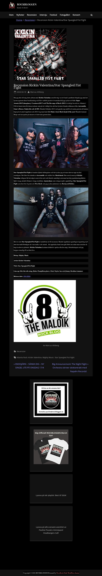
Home (19, 20)
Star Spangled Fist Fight (64, 357)
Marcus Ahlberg (37, 92)
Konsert (76, 15)
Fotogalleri (65, 15)
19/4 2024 (26, 276)
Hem (11, 15)
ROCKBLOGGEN (27, 4)
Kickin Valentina (35, 357)
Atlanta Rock (22, 357)
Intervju (43, 15)
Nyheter (20, 15)
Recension (32, 15)
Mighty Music (48, 357)
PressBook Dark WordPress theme (67, 573)
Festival (53, 15)
